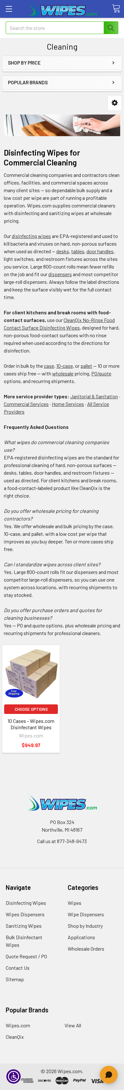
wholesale (62, 373)
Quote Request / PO (26, 956)
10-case (64, 366)
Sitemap (15, 979)
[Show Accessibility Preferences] (13, 1076)
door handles (100, 251)
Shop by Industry (85, 926)
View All (73, 1025)
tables (77, 251)
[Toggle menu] (8, 8)
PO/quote (101, 373)
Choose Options (31, 709)
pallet (86, 366)
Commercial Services (26, 404)
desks (62, 251)
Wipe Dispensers (86, 914)
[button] (114, 103)
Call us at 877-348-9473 (62, 841)
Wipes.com (18, 1025)
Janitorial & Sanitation (94, 396)
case (49, 366)
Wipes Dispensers (25, 914)
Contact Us (18, 968)
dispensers (60, 274)
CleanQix (15, 1037)
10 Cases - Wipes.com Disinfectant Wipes (31, 724)
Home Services (68, 404)
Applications (81, 937)
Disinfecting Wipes (26, 903)
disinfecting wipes (31, 236)
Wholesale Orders (86, 949)
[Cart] (116, 8)
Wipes (74, 903)
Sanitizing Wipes (24, 926)
